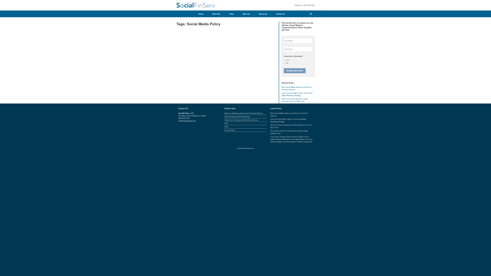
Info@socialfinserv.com (187, 120)
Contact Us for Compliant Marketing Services (241, 120)
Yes (287, 60)
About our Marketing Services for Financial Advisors (243, 113)
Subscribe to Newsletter (294, 56)
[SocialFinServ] (195, 5)
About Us (246, 14)
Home (201, 14)
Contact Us (280, 14)
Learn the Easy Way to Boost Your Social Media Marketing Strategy (297, 94)
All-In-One (216, 14)
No (287, 63)
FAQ (226, 123)
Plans (231, 14)
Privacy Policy (229, 130)
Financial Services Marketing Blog (237, 116)
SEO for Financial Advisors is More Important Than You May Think (295, 100)
